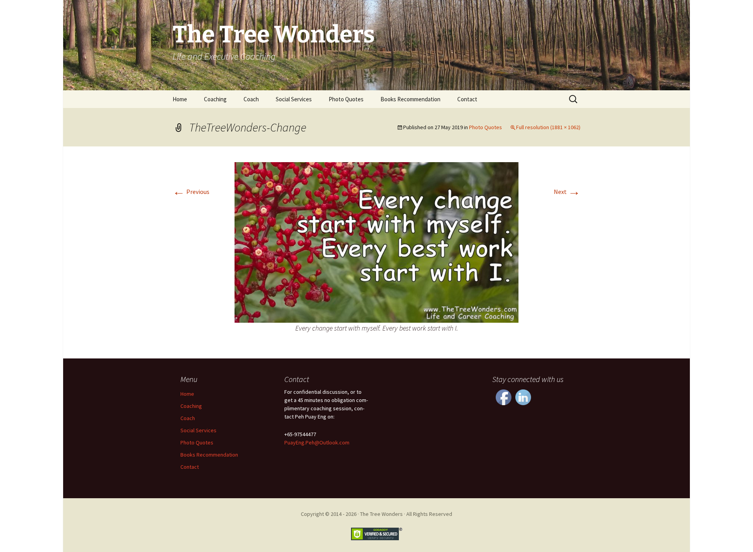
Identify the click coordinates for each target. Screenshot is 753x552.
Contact (467, 99)
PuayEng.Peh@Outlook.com (316, 442)
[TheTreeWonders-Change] (376, 241)
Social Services (294, 99)
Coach (251, 99)
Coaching (215, 99)
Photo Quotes (346, 99)
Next (567, 192)
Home (180, 99)
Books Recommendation (410, 99)
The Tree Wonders (381, 513)
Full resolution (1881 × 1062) (548, 127)
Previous (191, 192)
